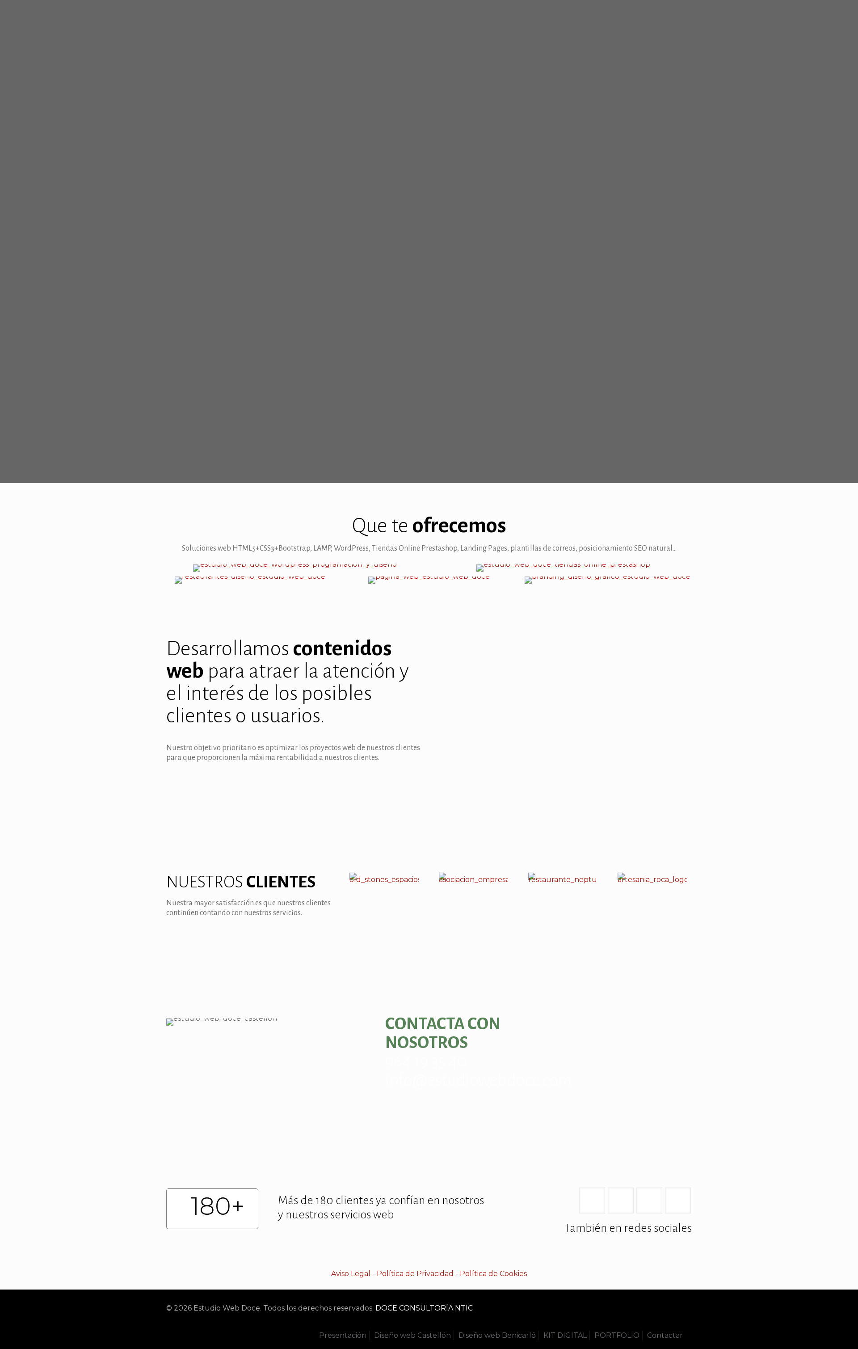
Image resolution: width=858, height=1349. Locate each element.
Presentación (342, 1335)
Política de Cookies (493, 1273)
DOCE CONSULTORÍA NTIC (424, 1308)
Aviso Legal (350, 1273)
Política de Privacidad (415, 1273)
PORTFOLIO (616, 1335)
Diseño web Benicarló (497, 1335)
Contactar (665, 1335)
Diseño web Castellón (412, 1335)
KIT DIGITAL (565, 1335)
